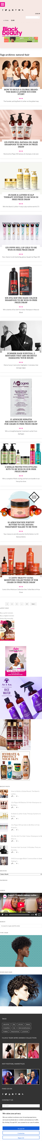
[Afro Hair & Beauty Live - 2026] (15, 676)
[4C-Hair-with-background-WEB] (21, 966)
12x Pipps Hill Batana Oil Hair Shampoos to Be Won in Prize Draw (21, 144)
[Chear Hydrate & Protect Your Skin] (15, 781)
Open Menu (2, 4)
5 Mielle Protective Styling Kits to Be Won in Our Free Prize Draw (21, 469)
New (14, 1024)
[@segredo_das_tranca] (33, 1077)
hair (14, 1028)
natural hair (6, 1024)
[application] (21, 905)
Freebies (5, 1031)
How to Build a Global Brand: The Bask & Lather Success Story (21, 91)
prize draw (25, 1031)
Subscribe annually (6, 618)
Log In (37, 13)
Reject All (21, 1138)
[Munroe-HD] (21, 1006)
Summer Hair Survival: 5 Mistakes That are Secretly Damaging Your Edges (21, 355)
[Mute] (36, 915)
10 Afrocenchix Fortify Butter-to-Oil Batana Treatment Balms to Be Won (21, 524)
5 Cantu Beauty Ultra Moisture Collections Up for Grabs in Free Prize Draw (21, 580)
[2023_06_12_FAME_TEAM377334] (8, 1051)
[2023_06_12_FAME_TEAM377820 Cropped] (33, 1051)
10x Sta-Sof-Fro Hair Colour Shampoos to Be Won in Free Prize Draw (21, 300)
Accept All (21, 1128)
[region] (21, 1125)
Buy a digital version (7, 616)
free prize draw (15, 1031)
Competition (6, 1028)
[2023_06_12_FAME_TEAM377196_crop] (21, 1051)
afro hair (20, 1024)
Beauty (28, 1024)
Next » (33, 604)
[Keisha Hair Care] (15, 749)
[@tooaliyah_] (21, 1077)
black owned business (24, 1028)
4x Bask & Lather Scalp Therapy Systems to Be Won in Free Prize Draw (21, 197)
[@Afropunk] (8, 1077)
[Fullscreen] (39, 915)
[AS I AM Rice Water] (21, 718)
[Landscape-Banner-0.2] (21, 42)
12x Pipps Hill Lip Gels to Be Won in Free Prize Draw (21, 248)
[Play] (3, 915)
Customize (21, 1133)
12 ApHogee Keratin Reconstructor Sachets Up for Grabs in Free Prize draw (21, 421)
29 (27, 604)
